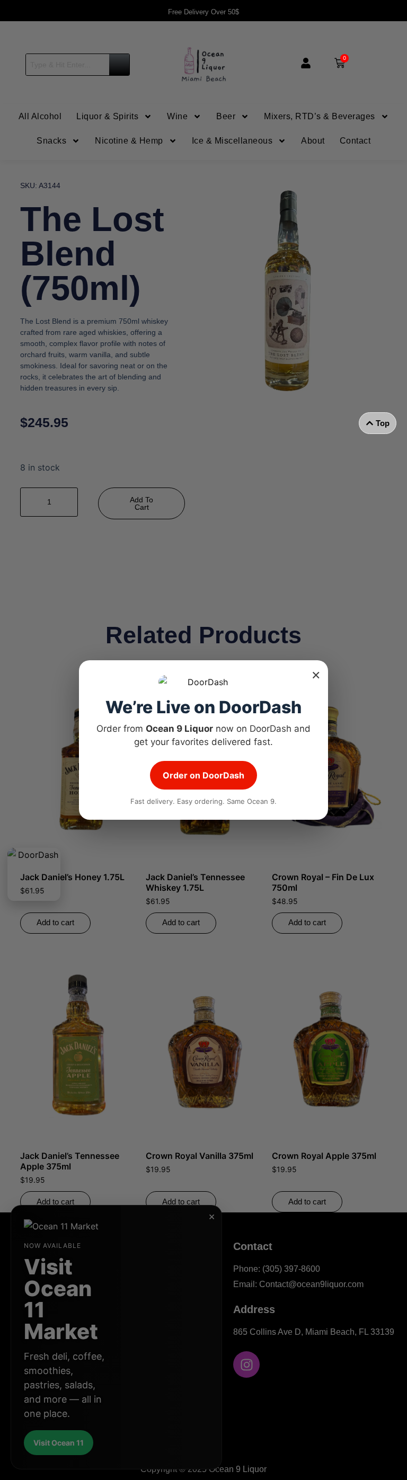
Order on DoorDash (203, 775)
